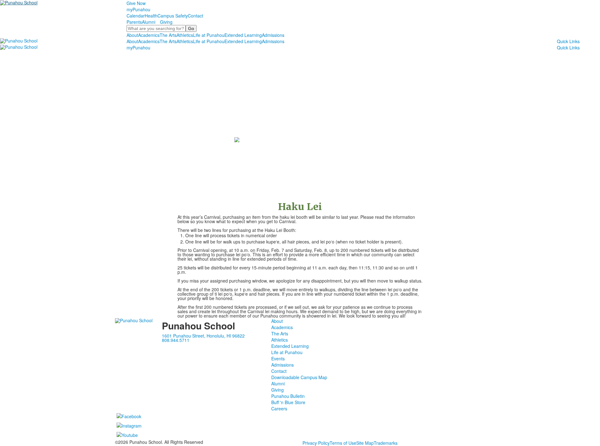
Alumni (148, 22)
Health (151, 16)
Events (278, 358)
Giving (166, 22)
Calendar (136, 16)
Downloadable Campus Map (299, 377)
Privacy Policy (316, 443)
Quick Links (568, 41)
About (132, 35)
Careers (279, 408)
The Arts (168, 35)
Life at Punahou (208, 35)
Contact (195, 16)
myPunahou (138, 9)
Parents (134, 22)
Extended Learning (243, 35)
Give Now (136, 3)
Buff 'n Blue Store (288, 402)
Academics (149, 35)
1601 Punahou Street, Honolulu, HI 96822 (203, 336)
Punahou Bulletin (288, 396)
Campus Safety (173, 16)
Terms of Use (343, 443)
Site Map (365, 443)
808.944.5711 (175, 340)
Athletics (185, 35)
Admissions (273, 35)
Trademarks (386, 443)
